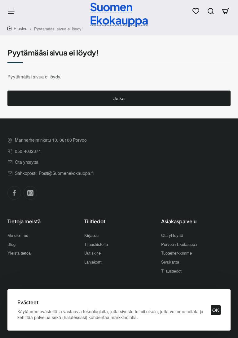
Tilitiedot (94, 221)
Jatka (119, 98)
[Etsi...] (210, 11)
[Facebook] (14, 193)
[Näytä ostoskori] (225, 11)
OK (215, 310)
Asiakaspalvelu (178, 221)
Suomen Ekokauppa (119, 13)
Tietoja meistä (24, 221)
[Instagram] (30, 193)
